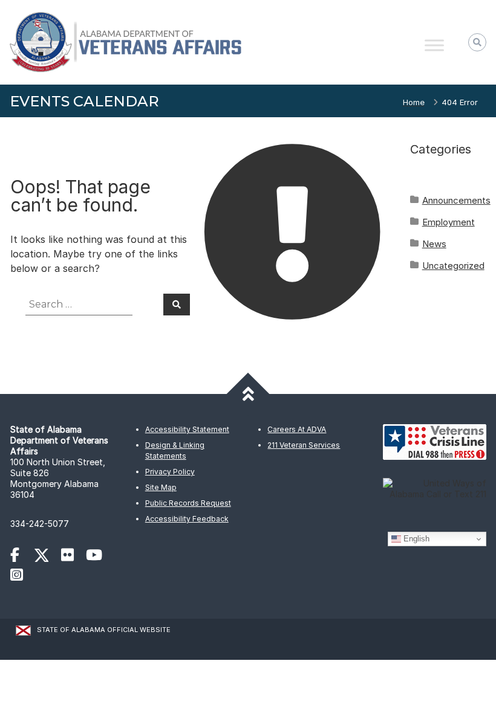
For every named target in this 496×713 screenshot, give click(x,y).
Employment (448, 222)
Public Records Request (188, 503)
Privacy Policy (170, 471)
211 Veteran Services (303, 445)
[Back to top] (248, 394)
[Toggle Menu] (434, 45)
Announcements (456, 200)
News (434, 244)
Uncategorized (453, 265)
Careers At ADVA (296, 429)
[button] (477, 42)
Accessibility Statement (187, 429)
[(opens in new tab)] (20, 557)
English (415, 538)
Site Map (161, 487)
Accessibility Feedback (187, 518)
